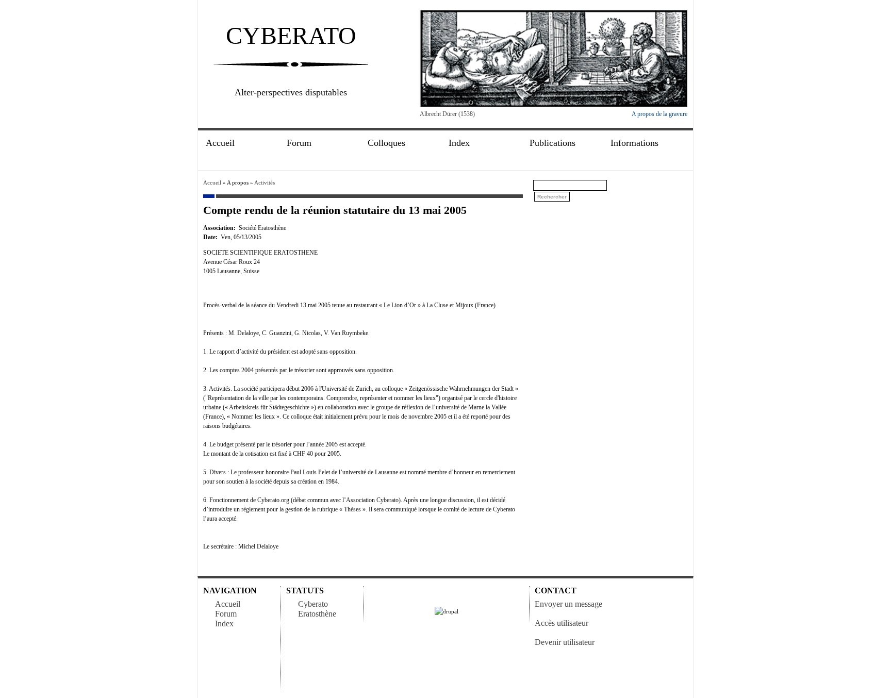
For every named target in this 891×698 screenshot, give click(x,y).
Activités (264, 182)
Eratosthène (317, 613)
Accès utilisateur (561, 623)
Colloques (386, 143)
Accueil (220, 143)
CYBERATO (291, 35)
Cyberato (313, 604)
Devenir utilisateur (565, 642)
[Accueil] (553, 104)
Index (224, 623)
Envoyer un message (568, 604)
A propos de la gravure (659, 114)
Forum (226, 613)
